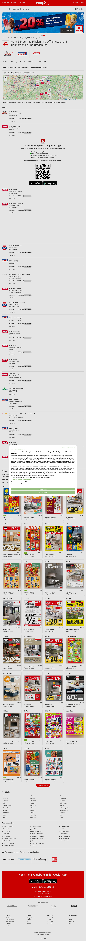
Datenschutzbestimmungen (68, 447)
